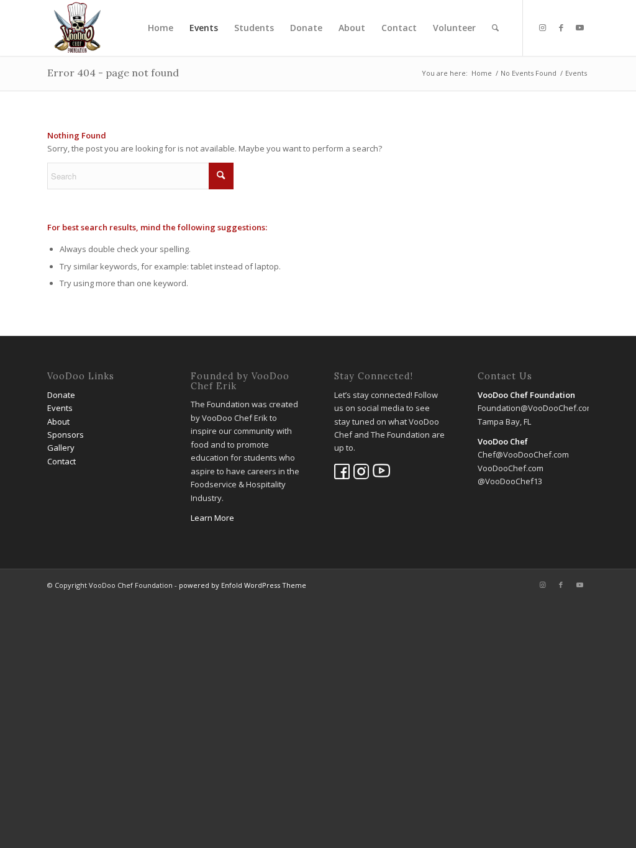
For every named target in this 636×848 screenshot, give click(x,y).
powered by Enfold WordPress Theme (242, 585)
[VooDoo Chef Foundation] (77, 28)
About (58, 421)
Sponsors (65, 434)
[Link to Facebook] (561, 27)
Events (60, 407)
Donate (61, 394)
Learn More (212, 517)
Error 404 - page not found (113, 72)
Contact (61, 461)
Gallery (61, 447)
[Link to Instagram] (542, 27)
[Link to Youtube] (579, 27)
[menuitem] (160, 28)
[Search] (495, 28)
